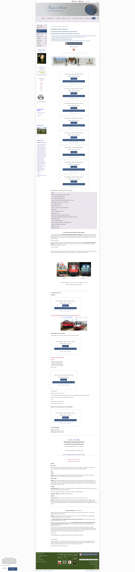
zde (67, 545)
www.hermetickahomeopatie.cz (42, 555)
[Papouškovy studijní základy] (73, 44)
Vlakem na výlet (85, 282)
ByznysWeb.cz (96, 570)
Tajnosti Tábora (39, 45)
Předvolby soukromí (39, 570)
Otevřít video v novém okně (74, 83)
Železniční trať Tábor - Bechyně (40, 31)
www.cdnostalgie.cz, (72, 282)
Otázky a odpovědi (74, 46)
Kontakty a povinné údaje (41, 561)
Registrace (82, 1)
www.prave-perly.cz (39, 559)
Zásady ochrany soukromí (48, 570)
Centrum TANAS (50, 18)
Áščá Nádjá (96, 566)
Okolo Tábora (39, 40)
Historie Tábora (39, 25)
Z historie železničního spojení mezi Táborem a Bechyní (74, 454)
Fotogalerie (39, 38)
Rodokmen (81, 18)
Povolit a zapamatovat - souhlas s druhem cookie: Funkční (73, 81)
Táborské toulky (39, 36)
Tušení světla (58, 18)
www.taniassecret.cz (40, 553)
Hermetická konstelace (94, 564)
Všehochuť (38, 44)
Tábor (93, 18)
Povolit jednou (73, 78)
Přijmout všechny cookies (12, 569)
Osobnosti (38, 42)
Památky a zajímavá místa (40, 34)
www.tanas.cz (38, 557)
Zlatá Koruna (88, 18)
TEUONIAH (75, 18)
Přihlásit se (75, 1)
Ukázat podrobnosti (4, 568)
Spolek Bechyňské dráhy (40, 28)
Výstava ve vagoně (67, 18)
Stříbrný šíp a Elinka (66, 315)
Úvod (44, 18)
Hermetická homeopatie (93, 562)
